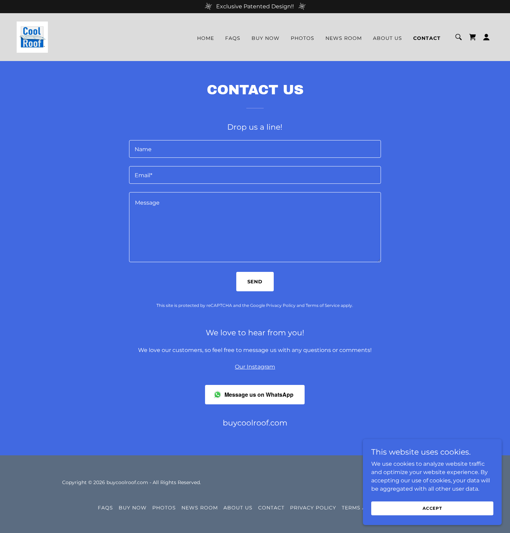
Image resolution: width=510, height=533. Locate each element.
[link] (32, 36)
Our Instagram (255, 366)
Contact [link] (427, 38)
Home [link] (205, 38)
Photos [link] (302, 38)
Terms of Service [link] (323, 305)
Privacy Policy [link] (281, 305)
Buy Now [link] (266, 38)
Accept (432, 508)
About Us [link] (387, 38)
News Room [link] (343, 38)
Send (255, 281)
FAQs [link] (232, 38)
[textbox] (255, 149)
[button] (486, 37)
